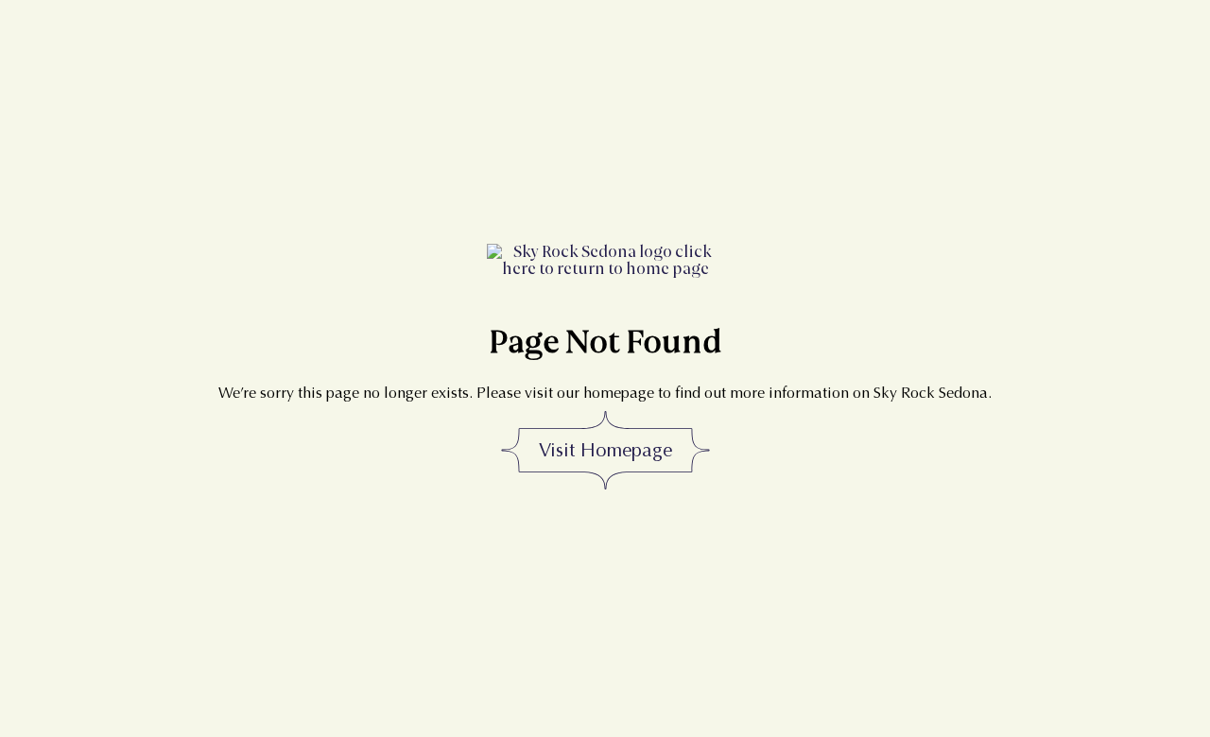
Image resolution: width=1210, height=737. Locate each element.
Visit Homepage (605, 450)
